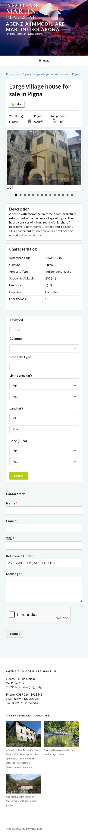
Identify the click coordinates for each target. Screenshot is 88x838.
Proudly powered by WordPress (24, 828)
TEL (10, 538)
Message (14, 574)
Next (75, 160)
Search (18, 475)
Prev (12, 160)
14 (72, 195)
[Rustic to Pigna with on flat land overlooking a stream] (61, 734)
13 (67, 195)
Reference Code (20, 556)
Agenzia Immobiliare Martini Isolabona (35, 26)
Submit (14, 633)
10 (55, 195)
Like (18, 104)
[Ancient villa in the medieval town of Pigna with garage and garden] (23, 783)
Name (12, 503)
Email (11, 521)
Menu (46, 60)
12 (63, 195)
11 (59, 195)
